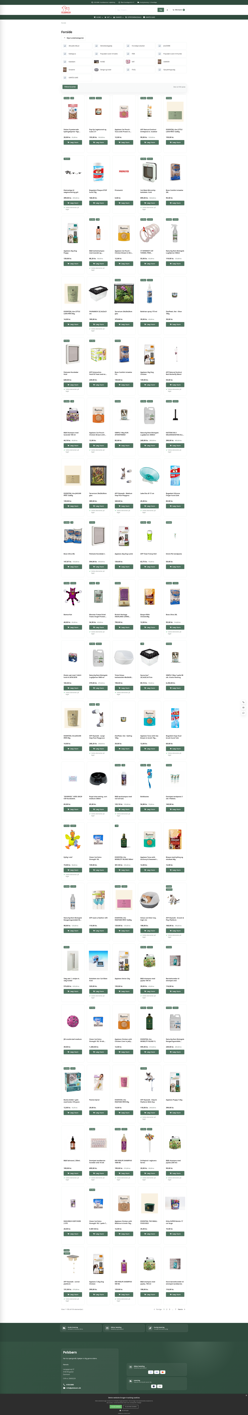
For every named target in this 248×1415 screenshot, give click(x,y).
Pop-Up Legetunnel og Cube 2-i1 (97, 131)
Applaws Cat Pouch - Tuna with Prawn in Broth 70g (122, 131)
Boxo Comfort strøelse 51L (123, 373)
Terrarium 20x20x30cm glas (98, 494)
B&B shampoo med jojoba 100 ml (147, 980)
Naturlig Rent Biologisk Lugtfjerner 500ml (175, 252)
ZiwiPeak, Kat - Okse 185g (174, 313)
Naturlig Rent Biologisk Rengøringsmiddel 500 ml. (73, 919)
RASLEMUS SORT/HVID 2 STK (72, 1222)
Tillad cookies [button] (115, 1406)
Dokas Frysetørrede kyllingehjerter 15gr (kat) (71, 131)
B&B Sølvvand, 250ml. (72, 1161)
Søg (160, 10)
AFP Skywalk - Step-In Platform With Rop (148, 1101)
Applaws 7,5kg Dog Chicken (96, 1283)
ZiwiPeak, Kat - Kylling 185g (123, 737)
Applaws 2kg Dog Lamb (124, 554)
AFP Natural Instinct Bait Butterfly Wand (174, 373)
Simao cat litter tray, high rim (148, 919)
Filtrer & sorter (70, 87)
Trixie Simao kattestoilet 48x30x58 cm (123, 676)
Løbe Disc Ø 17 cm (147, 493)
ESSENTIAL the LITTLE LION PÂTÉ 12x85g (174, 131)
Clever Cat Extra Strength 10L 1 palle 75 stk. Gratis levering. (98, 1222)
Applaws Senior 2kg (122, 979)
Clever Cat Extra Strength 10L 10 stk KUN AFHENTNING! (96, 1040)
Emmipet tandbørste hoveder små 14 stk (97, 1162)
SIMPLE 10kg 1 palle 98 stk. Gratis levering (174, 676)
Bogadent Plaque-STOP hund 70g (98, 191)
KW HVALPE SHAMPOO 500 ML (123, 1283)
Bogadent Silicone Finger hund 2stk (173, 494)
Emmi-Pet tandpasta (174, 554)
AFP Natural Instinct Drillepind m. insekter (148, 131)
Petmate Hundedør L (97, 554)
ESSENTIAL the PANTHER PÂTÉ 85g (122, 1101)
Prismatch (119, 190)
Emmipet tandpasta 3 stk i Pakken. (174, 798)
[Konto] (167, 10)
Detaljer (139, 1402)
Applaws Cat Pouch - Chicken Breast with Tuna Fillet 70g (97, 434)
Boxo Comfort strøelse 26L (174, 191)
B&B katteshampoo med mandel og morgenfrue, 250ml (96, 252)
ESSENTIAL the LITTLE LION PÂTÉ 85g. (72, 313)
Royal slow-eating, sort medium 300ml (98, 798)
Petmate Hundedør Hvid (71, 373)
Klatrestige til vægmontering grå (71, 191)
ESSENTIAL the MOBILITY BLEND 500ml (124, 858)
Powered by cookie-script (124, 1413)
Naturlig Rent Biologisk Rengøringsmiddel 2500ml (175, 1040)
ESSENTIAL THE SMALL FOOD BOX (148, 1222)
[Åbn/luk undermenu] (102, 17)
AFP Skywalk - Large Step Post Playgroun (97, 737)
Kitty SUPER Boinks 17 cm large (174, 1222)
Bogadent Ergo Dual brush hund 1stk (173, 737)
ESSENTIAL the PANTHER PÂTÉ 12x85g (123, 919)
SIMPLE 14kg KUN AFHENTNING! (121, 434)
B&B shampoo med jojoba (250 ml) (173, 1162)
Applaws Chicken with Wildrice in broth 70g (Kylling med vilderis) (123, 1222)
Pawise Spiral (94, 1100)
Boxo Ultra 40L (69, 554)
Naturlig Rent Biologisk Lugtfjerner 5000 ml (98, 676)
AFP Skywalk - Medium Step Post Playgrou (123, 494)
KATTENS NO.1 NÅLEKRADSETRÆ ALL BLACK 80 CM (174, 434)
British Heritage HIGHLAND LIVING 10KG (122, 616)
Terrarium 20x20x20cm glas (123, 313)
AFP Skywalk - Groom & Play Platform (175, 919)
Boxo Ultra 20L (171, 615)
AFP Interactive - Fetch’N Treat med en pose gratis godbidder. (97, 373)
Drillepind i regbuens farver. (148, 1162)
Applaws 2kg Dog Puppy (70, 252)
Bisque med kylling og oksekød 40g (174, 858)
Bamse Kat (68, 615)
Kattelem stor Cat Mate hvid (98, 980)
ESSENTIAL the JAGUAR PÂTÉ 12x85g (72, 494)
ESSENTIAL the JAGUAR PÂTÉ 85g (72, 737)
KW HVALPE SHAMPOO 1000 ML (123, 1162)
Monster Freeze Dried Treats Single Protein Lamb (97, 616)
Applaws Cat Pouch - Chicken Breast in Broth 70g (124, 252)
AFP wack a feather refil (98, 918)
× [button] (246, 1395)
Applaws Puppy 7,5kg (174, 1100)
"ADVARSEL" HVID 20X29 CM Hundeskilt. (73, 798)
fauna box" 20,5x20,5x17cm (146, 676)
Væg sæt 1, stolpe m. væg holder (72, 980)
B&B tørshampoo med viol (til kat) (123, 798)
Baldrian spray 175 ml (148, 312)
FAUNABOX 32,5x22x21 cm (98, 313)
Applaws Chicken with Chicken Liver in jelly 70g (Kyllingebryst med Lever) (123, 1040)
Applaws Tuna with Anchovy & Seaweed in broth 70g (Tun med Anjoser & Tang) (149, 858)
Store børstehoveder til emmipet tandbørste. (175, 1283)
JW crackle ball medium (73, 1039)
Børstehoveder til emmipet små (172, 980)
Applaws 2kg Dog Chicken (147, 373)
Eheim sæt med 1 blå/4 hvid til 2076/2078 (72, 676)
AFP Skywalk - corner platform (72, 1283)
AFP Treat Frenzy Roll (148, 554)
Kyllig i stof (68, 857)
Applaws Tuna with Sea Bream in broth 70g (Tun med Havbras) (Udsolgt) (149, 737)
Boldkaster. (144, 797)
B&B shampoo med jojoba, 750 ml (147, 1283)
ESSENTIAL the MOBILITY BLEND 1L (148, 1040)
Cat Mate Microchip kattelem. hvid (147, 191)
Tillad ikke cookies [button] (131, 1406)
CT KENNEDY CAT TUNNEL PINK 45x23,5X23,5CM (146, 252)
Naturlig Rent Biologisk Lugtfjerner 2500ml (149, 434)
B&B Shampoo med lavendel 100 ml (71, 434)
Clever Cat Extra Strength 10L (95, 858)
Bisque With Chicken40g (145, 616)
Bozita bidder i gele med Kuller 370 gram (72, 1101)
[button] (124, 1410)
